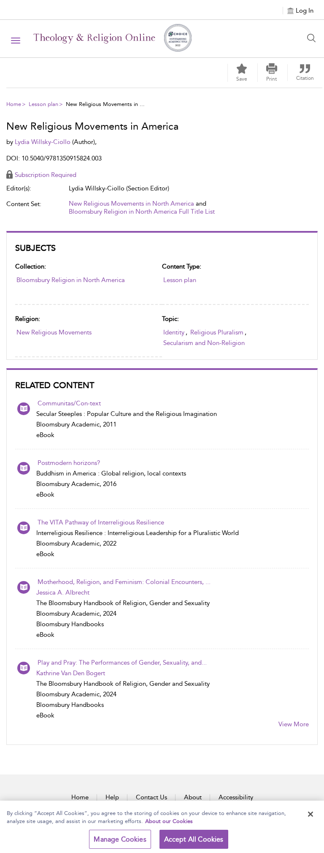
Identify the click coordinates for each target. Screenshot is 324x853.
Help (112, 797)
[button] (271, 72)
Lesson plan (43, 104)
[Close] (310, 814)
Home (13, 104)
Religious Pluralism (216, 332)
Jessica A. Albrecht (62, 592)
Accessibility (236, 797)
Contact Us (151, 797)
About (193, 797)
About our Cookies (169, 821)
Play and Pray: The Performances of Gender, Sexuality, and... (122, 662)
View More (293, 724)
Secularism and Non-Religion (204, 343)
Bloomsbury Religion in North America (70, 280)
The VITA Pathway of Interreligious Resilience (101, 522)
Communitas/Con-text (69, 403)
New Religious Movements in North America (131, 203)
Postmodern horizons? (69, 463)
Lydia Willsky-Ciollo (43, 142)
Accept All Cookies (194, 839)
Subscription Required (45, 175)
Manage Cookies (120, 839)
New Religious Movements (54, 332)
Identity (173, 332)
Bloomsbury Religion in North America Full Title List (142, 211)
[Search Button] (313, 38)
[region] (162, 827)
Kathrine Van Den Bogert (70, 673)
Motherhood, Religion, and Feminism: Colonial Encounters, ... (124, 582)
